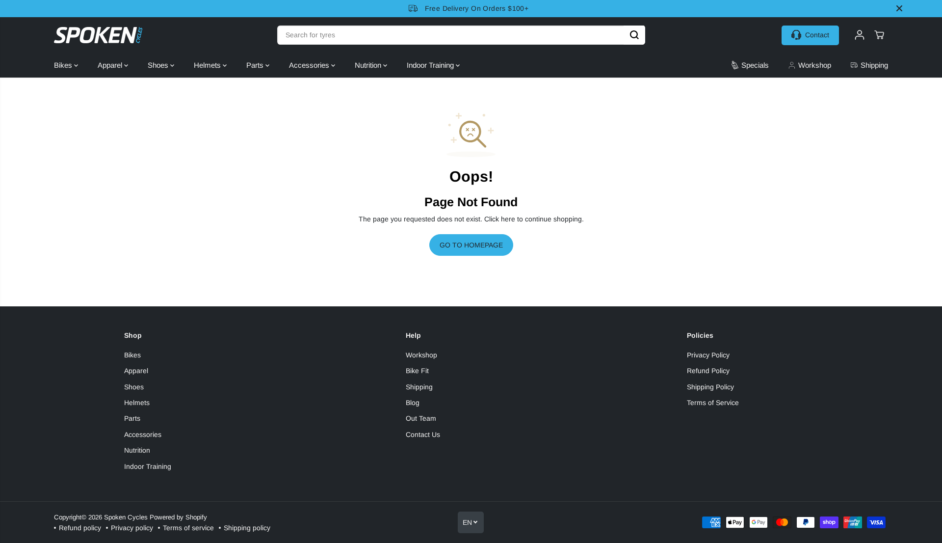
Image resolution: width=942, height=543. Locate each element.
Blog (412, 403)
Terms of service (188, 528)
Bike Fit (417, 371)
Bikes (64, 65)
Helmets (208, 65)
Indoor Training (431, 65)
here (508, 219)
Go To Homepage (471, 245)
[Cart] (879, 35)
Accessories (310, 65)
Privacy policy (132, 528)
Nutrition (369, 65)
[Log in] (859, 35)
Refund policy (80, 528)
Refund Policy (708, 371)
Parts (255, 65)
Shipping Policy (710, 387)
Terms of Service (713, 403)
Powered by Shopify (178, 517)
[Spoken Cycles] (98, 35)
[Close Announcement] (899, 8)
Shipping (419, 387)
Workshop (421, 355)
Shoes (159, 65)
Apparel (111, 65)
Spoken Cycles (126, 517)
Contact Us (423, 434)
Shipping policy (247, 528)
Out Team (421, 418)
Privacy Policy (708, 355)
